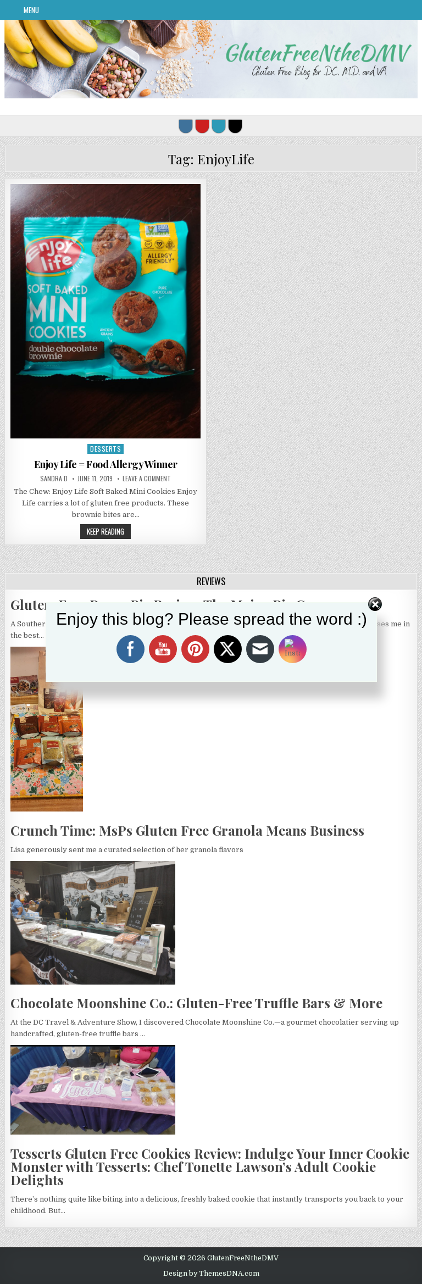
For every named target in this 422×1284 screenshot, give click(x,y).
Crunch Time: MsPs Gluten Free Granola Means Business (187, 830)
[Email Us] (218, 126)
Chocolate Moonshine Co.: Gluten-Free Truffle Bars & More (196, 1002)
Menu (31, 9)
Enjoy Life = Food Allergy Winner (105, 464)
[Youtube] (202, 126)
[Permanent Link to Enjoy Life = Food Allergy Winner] (105, 311)
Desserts (105, 448)
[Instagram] (185, 126)
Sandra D (54, 478)
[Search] (235, 126)
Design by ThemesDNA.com (211, 1273)
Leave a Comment (147, 478)
